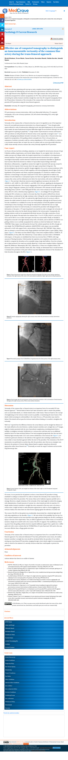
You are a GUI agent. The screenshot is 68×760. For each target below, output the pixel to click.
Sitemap (35, 4)
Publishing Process (10, 695)
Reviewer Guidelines (10, 692)
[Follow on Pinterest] (2, 34)
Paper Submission (20, 2)
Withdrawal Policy (10, 701)
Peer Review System (10, 666)
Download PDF (58, 83)
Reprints (49, 2)
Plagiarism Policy (9, 663)
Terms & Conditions (10, 673)
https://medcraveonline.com (16, 743)
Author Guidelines (10, 660)
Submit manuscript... (9, 24)
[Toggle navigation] (64, 11)
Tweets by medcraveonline (11, 713)
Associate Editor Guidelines (12, 682)
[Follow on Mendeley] (2, 43)
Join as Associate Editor (11, 689)
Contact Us (28, 4)
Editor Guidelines (9, 679)
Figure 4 (28, 252)
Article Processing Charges (16, 4)
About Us (11, 2)
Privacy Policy (42, 750)
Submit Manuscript (10, 657)
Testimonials (35, 2)
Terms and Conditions (36, 750)
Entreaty (7, 708)
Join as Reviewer (9, 698)
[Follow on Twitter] (2, 25)
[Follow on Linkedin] (2, 29)
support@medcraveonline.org (46, 748)
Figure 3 (11, 232)
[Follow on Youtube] (2, 38)
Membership (8, 670)
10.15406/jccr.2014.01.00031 (24, 79)
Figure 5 (55, 435)
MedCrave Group (21, 742)
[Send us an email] (2, 47)
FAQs (29, 2)
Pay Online (56, 2)
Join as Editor (8, 686)
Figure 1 (7, 181)
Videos (43, 2)
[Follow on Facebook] (2, 20)
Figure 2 (37, 192)
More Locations (56, 748)
